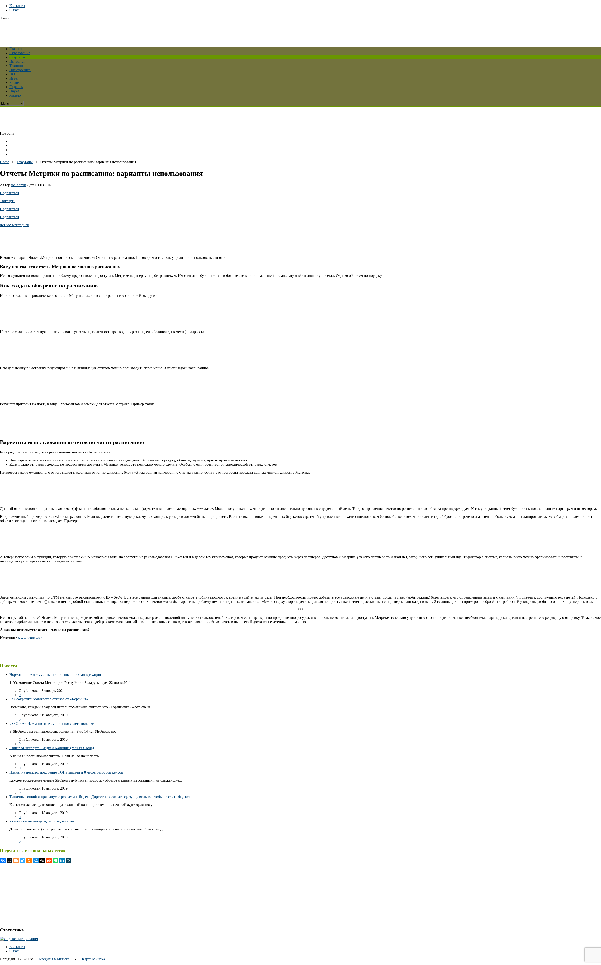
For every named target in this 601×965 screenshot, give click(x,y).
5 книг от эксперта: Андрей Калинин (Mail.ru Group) (51, 748)
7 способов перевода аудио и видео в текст (43, 821)
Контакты (17, 6)
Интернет (17, 61)
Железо (15, 95)
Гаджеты (16, 87)
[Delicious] (22, 860)
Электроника (20, 70)
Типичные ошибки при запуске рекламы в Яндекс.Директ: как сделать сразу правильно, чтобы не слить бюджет (99, 797)
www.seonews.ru (31, 638)
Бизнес (14, 83)
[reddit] (49, 860)
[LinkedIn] (62, 860)
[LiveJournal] (68, 860)
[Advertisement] (114, 31)
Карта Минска (93, 959)
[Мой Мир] (36, 860)
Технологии (19, 66)
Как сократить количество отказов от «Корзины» (48, 699)
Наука (14, 91)
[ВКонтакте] (3, 860)
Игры (13, 78)
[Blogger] (16, 860)
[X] (9, 860)
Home (4, 162)
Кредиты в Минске (54, 959)
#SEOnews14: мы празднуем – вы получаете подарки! (52, 723)
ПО (12, 74)
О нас (14, 10)
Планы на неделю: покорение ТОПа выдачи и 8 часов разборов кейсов (66, 772)
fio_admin (18, 185)
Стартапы (17, 57)
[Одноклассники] (29, 860)
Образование (19, 53)
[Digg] (42, 860)
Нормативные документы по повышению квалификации (55, 675)
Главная (15, 49)
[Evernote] (55, 860)
